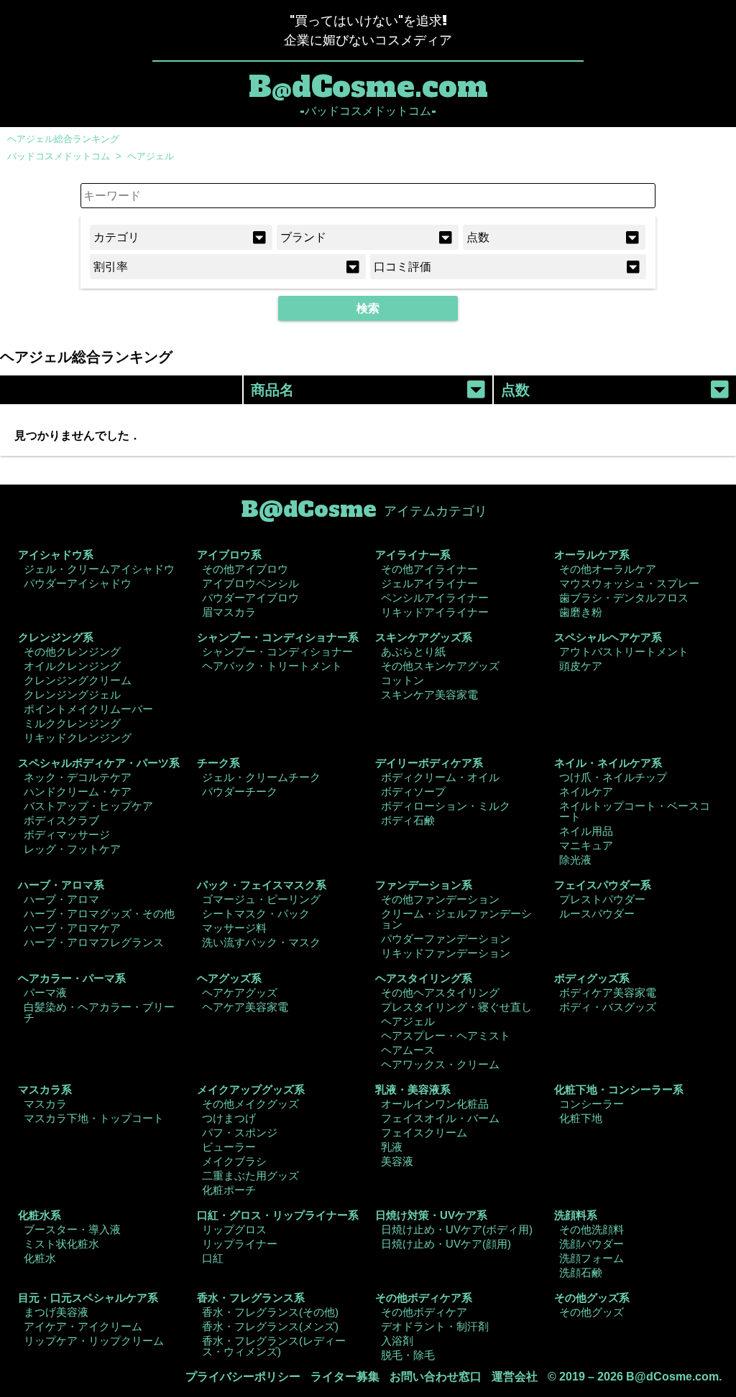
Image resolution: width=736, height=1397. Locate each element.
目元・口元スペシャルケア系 (88, 1297)
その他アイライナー (429, 569)
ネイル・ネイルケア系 (608, 763)
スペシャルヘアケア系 (608, 637)
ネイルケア (586, 791)
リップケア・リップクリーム (94, 1341)
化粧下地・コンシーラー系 (619, 1089)
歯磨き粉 (580, 612)
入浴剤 (397, 1341)
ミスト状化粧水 (61, 1244)
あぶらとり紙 (413, 651)
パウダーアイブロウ (250, 598)
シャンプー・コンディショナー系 (278, 637)
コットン (402, 680)
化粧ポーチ (229, 1190)
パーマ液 (45, 992)
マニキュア (586, 845)
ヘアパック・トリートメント (272, 666)
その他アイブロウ (245, 569)
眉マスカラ (229, 612)
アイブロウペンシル (250, 583)
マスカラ (45, 1104)
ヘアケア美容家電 (245, 1007)
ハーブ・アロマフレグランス (94, 942)
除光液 (575, 860)
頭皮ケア (580, 666)
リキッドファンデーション (445, 953)
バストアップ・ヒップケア (88, 806)
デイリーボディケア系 (429, 763)
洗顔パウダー (591, 1244)
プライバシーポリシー (242, 1376)
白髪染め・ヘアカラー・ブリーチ (99, 1012)
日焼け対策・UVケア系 (431, 1215)
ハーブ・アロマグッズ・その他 (99, 913)
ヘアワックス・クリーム (440, 1064)
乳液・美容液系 (413, 1089)
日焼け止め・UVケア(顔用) (446, 1244)
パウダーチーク (239, 791)
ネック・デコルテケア (78, 777)
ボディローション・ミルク (445, 806)
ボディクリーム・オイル (440, 777)
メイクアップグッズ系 (251, 1089)
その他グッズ (591, 1312)
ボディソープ (413, 791)
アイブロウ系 (229, 554)
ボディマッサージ (67, 834)
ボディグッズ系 (592, 978)
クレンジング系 (55, 637)
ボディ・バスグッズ (607, 1007)
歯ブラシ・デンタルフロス (624, 598)
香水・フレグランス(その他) (270, 1312)
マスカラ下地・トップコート (94, 1118)
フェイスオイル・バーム (440, 1118)
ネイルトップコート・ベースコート (634, 811)
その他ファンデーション (440, 899)
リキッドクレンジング (78, 738)
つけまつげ (229, 1118)
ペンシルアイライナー (435, 598)
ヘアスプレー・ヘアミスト (445, 1035)
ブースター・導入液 (72, 1229)
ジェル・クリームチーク (261, 777)
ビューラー (229, 1147)
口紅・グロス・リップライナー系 (278, 1215)
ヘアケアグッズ (239, 992)
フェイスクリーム (424, 1132)
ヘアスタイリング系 (423, 978)
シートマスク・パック (256, 913)
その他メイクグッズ (250, 1104)
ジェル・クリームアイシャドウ (99, 569)
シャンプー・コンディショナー (277, 651)
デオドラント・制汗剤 (435, 1326)
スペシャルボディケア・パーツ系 (99, 763)
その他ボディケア (424, 1312)
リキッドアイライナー (435, 612)
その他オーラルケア (607, 569)
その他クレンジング (72, 651)
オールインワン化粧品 (435, 1104)
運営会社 (515, 1376)
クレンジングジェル (72, 694)
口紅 (213, 1258)
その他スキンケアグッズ (440, 666)
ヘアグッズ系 (229, 978)
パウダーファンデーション (445, 939)
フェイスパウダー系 (602, 885)
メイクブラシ (234, 1161)
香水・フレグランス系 (251, 1297)
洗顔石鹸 (580, 1272)
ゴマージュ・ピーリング (261, 899)
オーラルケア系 (592, 554)
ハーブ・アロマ (61, 899)
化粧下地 (580, 1118)
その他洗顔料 (591, 1229)
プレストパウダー (602, 899)
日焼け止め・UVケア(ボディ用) (457, 1229)
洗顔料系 (575, 1215)
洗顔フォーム (591, 1258)
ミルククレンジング (72, 723)
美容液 (397, 1161)
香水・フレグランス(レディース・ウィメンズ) (274, 1346)
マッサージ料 (234, 928)
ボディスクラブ (61, 820)
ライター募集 (345, 1376)
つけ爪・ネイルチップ (613, 777)
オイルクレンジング (72, 666)
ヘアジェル (150, 156)
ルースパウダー (597, 913)
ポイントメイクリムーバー (88, 709)
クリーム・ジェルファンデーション (456, 918)
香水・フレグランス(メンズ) (270, 1326)
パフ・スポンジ (239, 1132)
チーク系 (218, 763)
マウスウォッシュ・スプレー (629, 583)
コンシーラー (591, 1104)
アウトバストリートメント (624, 651)
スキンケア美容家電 (429, 694)
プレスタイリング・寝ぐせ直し (456, 1007)
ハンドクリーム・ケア (78, 791)
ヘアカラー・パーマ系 (72, 978)
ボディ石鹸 (408, 820)
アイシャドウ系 (55, 554)
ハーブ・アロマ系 (61, 885)
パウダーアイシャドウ (78, 583)
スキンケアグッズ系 (423, 637)
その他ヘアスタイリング (440, 992)
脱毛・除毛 (408, 1355)
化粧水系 (39, 1215)
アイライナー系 (413, 554)
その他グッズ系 (592, 1297)
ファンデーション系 (423, 885)
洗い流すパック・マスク (261, 942)
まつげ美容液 (56, 1312)
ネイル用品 (586, 831)
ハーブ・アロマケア (72, 928)
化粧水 (40, 1258)
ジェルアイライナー (429, 583)
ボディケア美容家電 (607, 992)
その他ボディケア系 (423, 1297)
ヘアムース (408, 1050)
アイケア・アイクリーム (83, 1326)
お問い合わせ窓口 (436, 1376)
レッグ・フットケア (72, 849)
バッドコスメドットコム (58, 156)
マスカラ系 (45, 1089)
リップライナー (239, 1244)
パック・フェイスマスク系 (261, 885)
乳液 (391, 1147)
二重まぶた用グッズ (250, 1175)
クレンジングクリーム (78, 680)
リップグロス (234, 1229)
